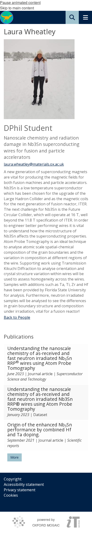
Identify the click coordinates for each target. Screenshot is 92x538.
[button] (72, 17)
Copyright (12, 479)
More (14, 457)
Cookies (11, 495)
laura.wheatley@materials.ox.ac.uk (34, 164)
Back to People (17, 317)
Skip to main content (17, 8)
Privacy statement (19, 489)
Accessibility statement (24, 484)
